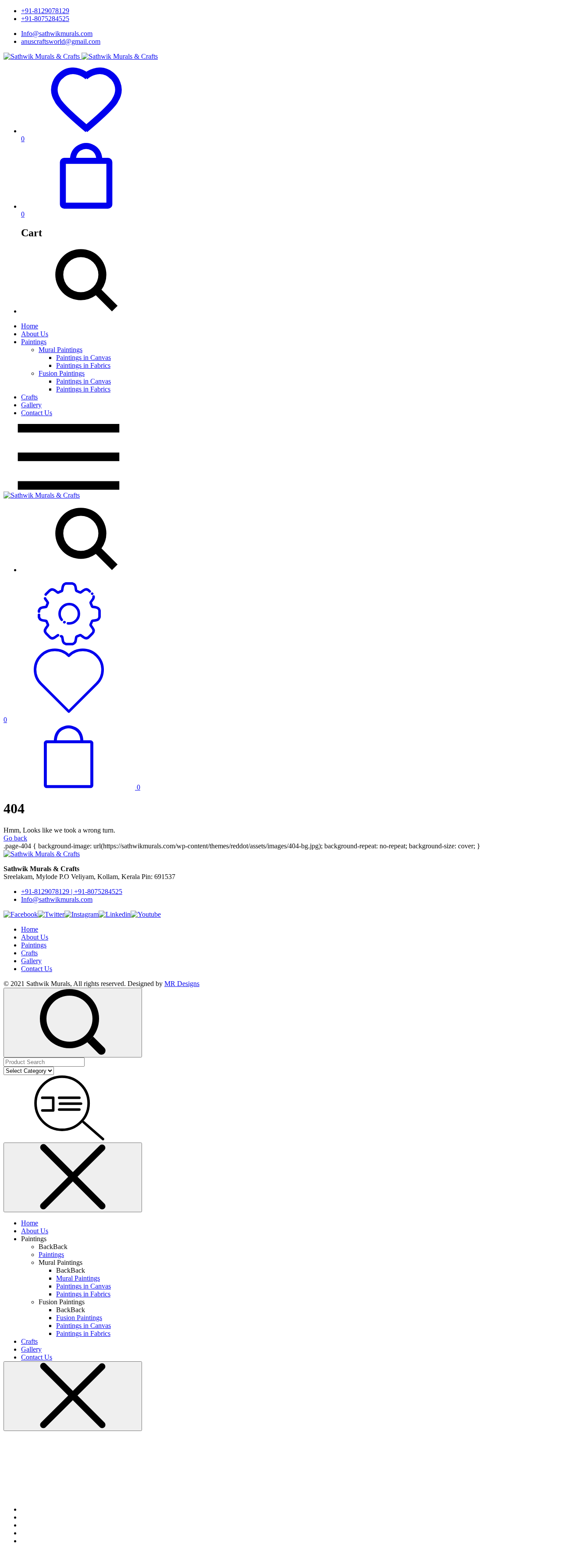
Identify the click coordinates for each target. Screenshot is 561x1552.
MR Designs (181, 983)
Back (46, 1246)
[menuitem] (289, 326)
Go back (15, 838)
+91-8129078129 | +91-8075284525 (71, 891)
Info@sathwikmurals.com (56, 33)
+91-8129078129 (45, 10)
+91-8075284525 (45, 18)
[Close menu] (73, 1177)
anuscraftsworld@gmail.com (60, 41)
